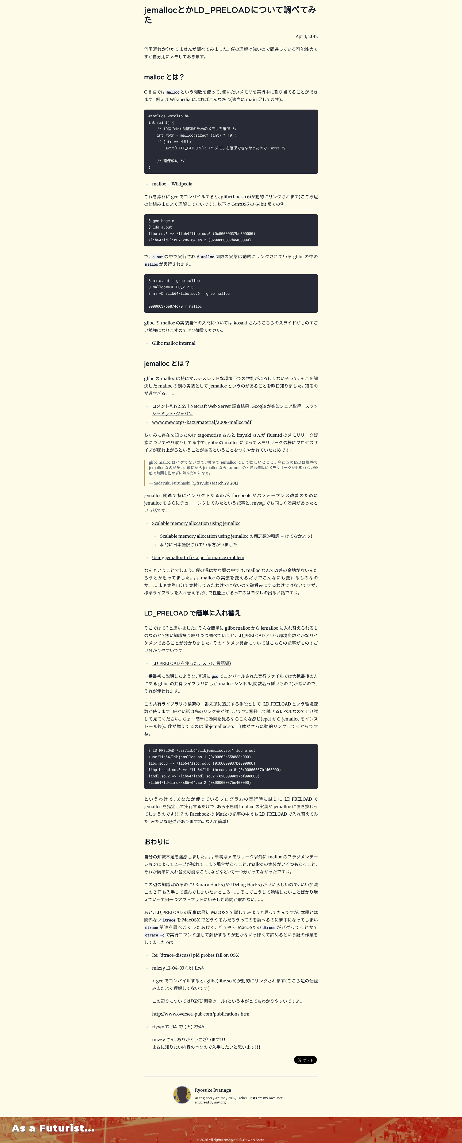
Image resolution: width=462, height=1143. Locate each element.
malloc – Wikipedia (172, 184)
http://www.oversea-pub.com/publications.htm (200, 1014)
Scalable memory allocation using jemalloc (196, 523)
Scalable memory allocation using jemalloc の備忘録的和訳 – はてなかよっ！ (236, 536)
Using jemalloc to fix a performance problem (198, 557)
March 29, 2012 (225, 483)
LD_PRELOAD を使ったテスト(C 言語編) (191, 663)
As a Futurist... (53, 1128)
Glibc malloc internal (173, 343)
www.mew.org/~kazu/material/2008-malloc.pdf (201, 422)
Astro (260, 1140)
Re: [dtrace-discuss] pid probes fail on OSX (195, 955)
